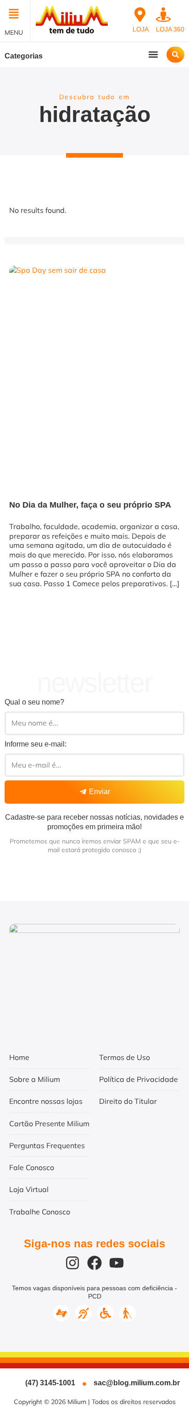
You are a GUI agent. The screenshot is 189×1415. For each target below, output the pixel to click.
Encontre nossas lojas (46, 1101)
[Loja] (140, 14)
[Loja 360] (163, 14)
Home (19, 1057)
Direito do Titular (128, 1101)
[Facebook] (94, 1263)
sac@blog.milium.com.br (137, 1383)
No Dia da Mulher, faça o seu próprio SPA (90, 504)
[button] (15, 15)
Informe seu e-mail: (36, 744)
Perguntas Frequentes (47, 1145)
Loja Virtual (29, 1189)
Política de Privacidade (138, 1079)
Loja (141, 29)
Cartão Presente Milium (49, 1123)
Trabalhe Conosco (39, 1211)
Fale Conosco (31, 1167)
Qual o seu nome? (34, 702)
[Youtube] (116, 1263)
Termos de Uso (124, 1057)
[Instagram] (72, 1263)
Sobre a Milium (34, 1079)
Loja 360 (170, 29)
